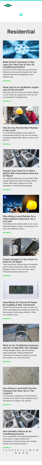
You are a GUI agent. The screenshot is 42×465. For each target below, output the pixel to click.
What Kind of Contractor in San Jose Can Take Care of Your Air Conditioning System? (18, 64)
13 (16, 453)
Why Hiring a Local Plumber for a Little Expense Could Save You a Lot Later (19, 218)
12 (37, 450)
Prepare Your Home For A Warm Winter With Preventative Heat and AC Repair (20, 173)
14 (19, 453)
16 (27, 453)
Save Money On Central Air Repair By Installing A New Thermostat (20, 303)
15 (23, 453)
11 (33, 450)
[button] (21, 14)
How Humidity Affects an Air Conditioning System (17, 432)
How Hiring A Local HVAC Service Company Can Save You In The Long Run (19, 390)
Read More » (7, 81)
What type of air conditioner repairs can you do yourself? (21, 88)
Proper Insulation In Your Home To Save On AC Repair (20, 260)
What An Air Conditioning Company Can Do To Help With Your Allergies (20, 346)
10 (30, 450)
